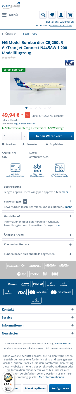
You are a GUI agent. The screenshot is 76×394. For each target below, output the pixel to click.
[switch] (8, 389)
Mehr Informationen (51, 377)
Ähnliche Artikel (14, 234)
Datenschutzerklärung (61, 25)
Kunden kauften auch (17, 244)
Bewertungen (12, 201)
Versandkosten (63, 343)
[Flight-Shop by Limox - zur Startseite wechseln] (11, 5)
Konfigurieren (60, 388)
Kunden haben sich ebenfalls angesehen (29, 254)
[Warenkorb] (70, 15)
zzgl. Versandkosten (24, 123)
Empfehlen (56, 144)
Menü (13, 15)
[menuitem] (10, 15)
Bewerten (32, 144)
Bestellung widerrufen (60, 21)
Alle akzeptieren (35, 388)
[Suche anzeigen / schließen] (43, 15)
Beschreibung (12, 186)
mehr (64, 192)
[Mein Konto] (61, 15)
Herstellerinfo (12, 216)
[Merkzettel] (52, 15)
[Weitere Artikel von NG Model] (69, 62)
